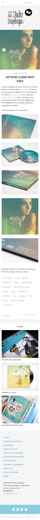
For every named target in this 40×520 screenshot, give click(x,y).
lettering (6, 296)
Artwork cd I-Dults (9, 392)
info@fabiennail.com (10, 493)
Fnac (11, 95)
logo (15, 296)
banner (17, 282)
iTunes (13, 97)
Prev (4, 50)
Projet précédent (7, 315)
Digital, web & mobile (13, 453)
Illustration (9, 460)
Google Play (6, 97)
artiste (25, 278)
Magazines (8, 445)
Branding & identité (12, 441)
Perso (6, 476)
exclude (5, 291)
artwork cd (6, 282)
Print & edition (10, 449)
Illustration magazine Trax (12, 425)
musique (22, 296)
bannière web (27, 282)
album (17, 278)
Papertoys (8, 468)
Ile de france (7, 278)
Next (36, 50)
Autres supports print (13, 457)
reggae (5, 300)
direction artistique (22, 287)
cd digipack (6, 287)
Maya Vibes (24, 89)
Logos (6, 437)
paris (30, 296)
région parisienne (17, 300)
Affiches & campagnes (13, 464)
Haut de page (31, 517)
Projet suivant (30, 315)
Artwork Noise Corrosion (11, 360)
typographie (7, 305)
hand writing (23, 291)
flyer (13, 291)
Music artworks (20, 73)
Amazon (17, 95)
